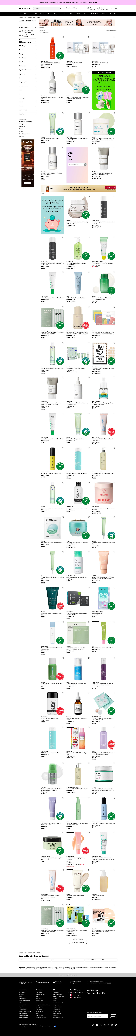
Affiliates (21, 1002)
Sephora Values (22, 998)
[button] (27, 42)
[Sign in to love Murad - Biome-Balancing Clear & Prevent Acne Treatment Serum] (88, 658)
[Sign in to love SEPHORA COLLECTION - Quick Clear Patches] (114, 587)
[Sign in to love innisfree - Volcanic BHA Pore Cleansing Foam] (88, 870)
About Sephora (22, 992)
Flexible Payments (57, 1013)
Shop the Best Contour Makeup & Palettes (38, 967)
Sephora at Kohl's (56, 1009)
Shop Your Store (39, 1015)
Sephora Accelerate (23, 1013)
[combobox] (47, 8)
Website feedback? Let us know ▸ (68, 975)
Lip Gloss (67, 967)
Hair (64, 14)
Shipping (55, 998)
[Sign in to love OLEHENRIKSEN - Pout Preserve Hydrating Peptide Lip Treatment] (88, 832)
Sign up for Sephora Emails (94, 1012)
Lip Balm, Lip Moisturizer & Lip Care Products (82, 967)
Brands (86, 14)
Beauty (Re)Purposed (23, 1015)
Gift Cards (104, 14)
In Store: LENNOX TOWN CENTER (28, 31)
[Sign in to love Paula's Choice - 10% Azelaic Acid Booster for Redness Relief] (63, 413)
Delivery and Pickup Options (59, 996)
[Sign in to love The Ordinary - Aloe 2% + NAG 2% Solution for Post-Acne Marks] (88, 692)
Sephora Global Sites (23, 1009)
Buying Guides (56, 1004)
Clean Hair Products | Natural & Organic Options (48, 969)
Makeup (42, 14)
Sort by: (111, 30)
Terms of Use (29, 1026)
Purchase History (39, 1000)
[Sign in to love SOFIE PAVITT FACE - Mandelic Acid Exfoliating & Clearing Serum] (63, 447)
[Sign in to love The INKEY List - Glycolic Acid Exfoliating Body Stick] (63, 692)
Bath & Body (71, 14)
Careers (20, 996)
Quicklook (52, 58)
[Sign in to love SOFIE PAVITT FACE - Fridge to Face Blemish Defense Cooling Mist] (114, 797)
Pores (20, 129)
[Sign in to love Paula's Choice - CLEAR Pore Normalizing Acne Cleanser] (63, 727)
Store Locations (56, 1011)
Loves (37, 1013)
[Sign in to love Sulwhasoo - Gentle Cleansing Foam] (114, 870)
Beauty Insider (39, 992)
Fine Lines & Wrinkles (24, 134)
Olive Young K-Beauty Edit (30, 14)
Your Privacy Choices (48, 1026)
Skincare (49, 14)
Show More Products (78, 942)
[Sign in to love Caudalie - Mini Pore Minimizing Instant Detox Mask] (63, 587)
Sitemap (41, 1026)
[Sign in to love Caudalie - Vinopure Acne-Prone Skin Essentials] (88, 342)
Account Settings (39, 1002)
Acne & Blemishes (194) (25, 121)
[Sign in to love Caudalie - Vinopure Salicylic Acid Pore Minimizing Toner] (63, 482)
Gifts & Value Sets (95, 14)
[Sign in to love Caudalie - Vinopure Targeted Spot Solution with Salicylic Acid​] (114, 517)
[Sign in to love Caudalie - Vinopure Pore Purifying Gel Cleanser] (88, 413)
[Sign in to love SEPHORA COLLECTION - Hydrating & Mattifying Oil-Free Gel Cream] (114, 237)
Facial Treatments (30, 969)
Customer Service (57, 992)
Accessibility (55, 1015)
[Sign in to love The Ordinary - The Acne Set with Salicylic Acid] (88, 37)
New (20, 14)
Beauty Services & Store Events (42, 1004)
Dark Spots (22, 126)
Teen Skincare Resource (58, 1017)
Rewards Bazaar (39, 1011)
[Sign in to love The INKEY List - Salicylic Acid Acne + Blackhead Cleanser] (88, 482)
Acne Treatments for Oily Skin (67, 969)
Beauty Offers (39, 1009)
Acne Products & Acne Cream (57, 967)
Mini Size (79, 14)
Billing (54, 1000)
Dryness (21, 131)
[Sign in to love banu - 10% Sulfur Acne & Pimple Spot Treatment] (114, 622)
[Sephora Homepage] (25, 8)
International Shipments (58, 1002)
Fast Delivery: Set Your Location (29, 35)
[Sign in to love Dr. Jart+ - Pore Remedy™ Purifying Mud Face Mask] (63, 517)
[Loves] (112, 8)
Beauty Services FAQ (57, 1007)
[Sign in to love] (114, 37)
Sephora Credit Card (40, 994)
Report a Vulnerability (23, 1017)
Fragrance (57, 14)
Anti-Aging (21, 124)
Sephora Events (22, 1004)
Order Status (38, 998)
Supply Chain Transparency (25, 1000)
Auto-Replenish (39, 1007)
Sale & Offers (113, 14)
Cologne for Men (98, 967)
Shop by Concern (28, 17)
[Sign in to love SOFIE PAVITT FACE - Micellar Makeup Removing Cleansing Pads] (63, 832)
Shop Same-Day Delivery (41, 1017)
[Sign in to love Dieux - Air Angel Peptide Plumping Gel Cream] (88, 272)
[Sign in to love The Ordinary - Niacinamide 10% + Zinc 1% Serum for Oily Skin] (63, 71)
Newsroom (21, 994)
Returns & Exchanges (57, 994)
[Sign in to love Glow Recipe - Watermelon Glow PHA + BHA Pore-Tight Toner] (88, 727)
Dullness (21, 136)
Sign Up (113, 1016)
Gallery (37, 996)
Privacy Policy (22, 1026)
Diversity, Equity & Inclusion (25, 1011)
